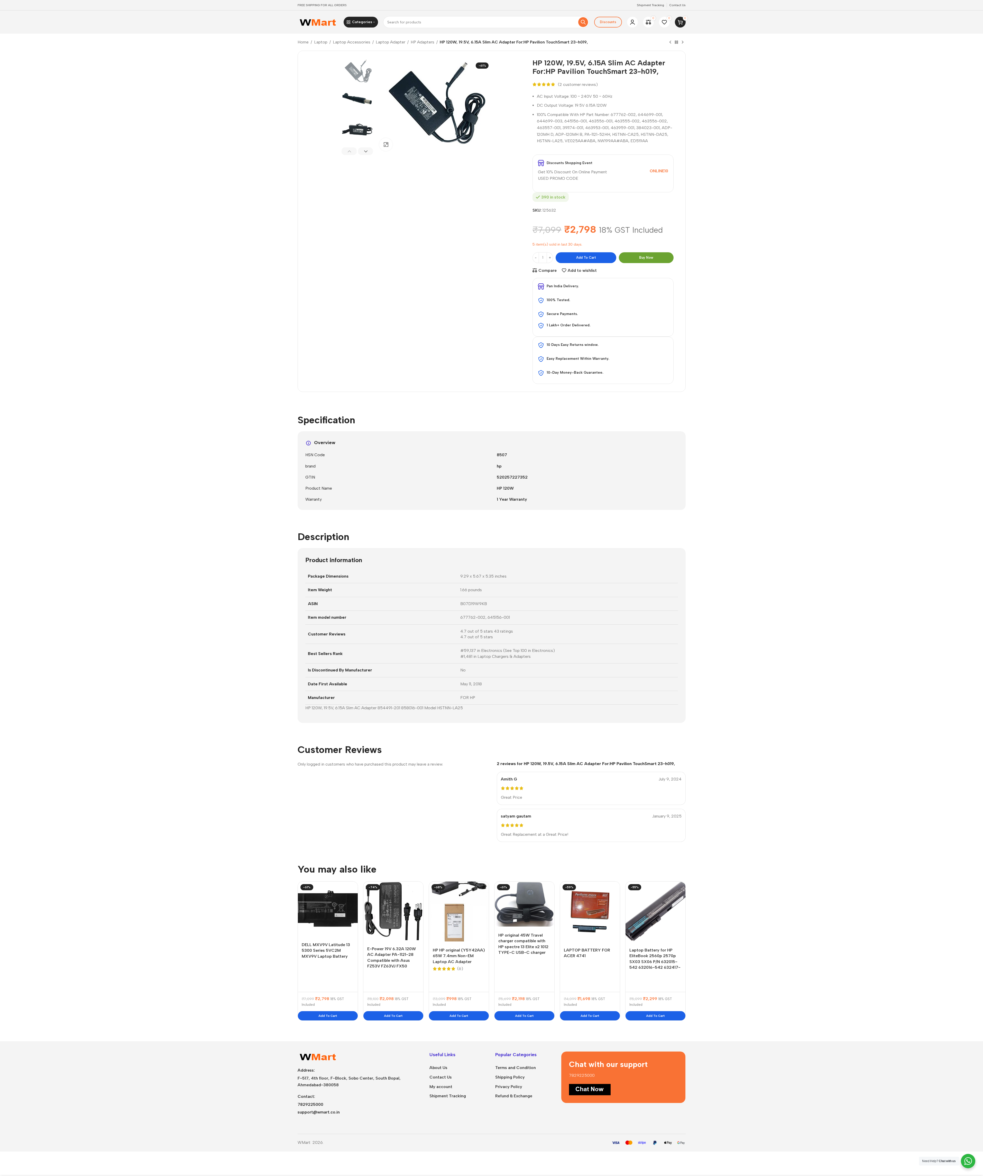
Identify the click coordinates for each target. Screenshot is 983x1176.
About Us (438, 1067)
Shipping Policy (510, 1077)
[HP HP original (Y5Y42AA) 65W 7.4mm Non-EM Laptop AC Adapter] (459, 911)
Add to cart (586, 257)
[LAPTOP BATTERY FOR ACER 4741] (590, 911)
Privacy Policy (508, 1086)
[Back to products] (676, 42)
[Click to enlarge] (385, 144)
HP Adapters (422, 42)
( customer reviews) (578, 84)
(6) (460, 969)
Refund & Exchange (513, 1095)
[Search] (583, 22)
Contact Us (440, 1077)
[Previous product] (670, 42)
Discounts (608, 22)
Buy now (646, 257)
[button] (349, 151)
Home (303, 42)
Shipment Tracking (447, 1095)
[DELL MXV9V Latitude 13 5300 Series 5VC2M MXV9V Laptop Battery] (328, 909)
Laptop (320, 42)
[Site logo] (318, 21)
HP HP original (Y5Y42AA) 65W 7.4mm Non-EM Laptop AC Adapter (459, 956)
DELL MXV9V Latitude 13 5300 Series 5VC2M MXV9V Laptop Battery (326, 950)
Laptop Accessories (351, 42)
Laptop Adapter (390, 42)
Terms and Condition (515, 1067)
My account (440, 1086)
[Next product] (682, 42)
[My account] (632, 22)
